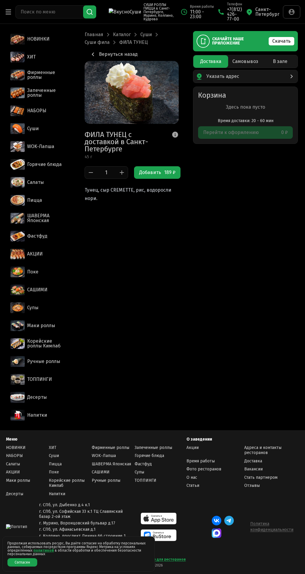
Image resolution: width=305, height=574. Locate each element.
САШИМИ (101, 472)
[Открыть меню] (8, 12)
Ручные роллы (106, 480)
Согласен (22, 562)
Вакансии (253, 469)
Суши (146, 34)
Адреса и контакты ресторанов (262, 450)
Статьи (192, 485)
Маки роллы (18, 480)
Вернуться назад (118, 54)
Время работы (200, 461)
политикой (43, 550)
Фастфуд (143, 464)
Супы (139, 472)
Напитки (57, 493)
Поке (54, 472)
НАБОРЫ (14, 455)
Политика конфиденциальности (271, 526)
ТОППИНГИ (145, 480)
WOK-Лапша (104, 455)
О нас (191, 477)
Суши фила (97, 42)
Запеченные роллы (153, 447)
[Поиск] (89, 12)
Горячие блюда (149, 455)
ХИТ (52, 447)
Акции (192, 447)
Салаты (13, 464)
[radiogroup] (245, 61)
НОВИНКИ (16, 447)
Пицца (55, 464)
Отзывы (252, 485)
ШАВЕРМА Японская (111, 464)
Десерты (14, 493)
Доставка (253, 461)
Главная (94, 34)
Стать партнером (261, 477)
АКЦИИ (13, 472)
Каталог (122, 34)
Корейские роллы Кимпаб (67, 483)
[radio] (210, 61)
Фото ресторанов (203, 469)
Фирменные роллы (110, 447)
